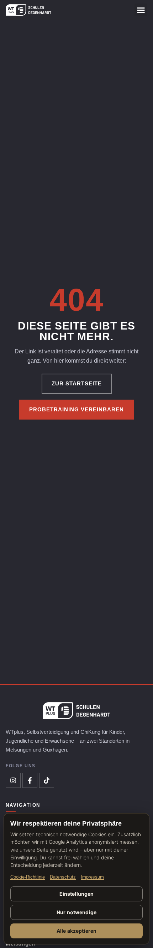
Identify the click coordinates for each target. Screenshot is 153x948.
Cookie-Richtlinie (27, 877)
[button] (140, 10)
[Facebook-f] (29, 780)
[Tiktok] (46, 780)
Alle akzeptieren (76, 931)
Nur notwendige (76, 912)
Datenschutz (63, 877)
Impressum (92, 877)
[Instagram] (13, 780)
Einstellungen (76, 894)
